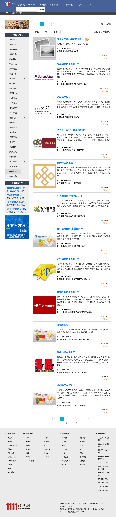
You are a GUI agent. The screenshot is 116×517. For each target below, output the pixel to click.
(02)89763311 (65, 370)
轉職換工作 (66, 461)
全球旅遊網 (30, 461)
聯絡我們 (11, 468)
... (61, 24)
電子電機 (13, 113)
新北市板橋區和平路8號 (68, 51)
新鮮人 (46, 453)
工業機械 (13, 103)
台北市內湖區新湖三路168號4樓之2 (73, 84)
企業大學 (47, 449)
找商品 (10, 442)
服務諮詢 (13, 167)
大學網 (28, 457)
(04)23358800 (65, 309)
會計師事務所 (103, 479)
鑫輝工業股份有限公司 (16, 188)
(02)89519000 (65, 49)
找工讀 (82, 464)
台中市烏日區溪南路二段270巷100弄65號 (76, 312)
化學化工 (13, 123)
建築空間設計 (103, 483)
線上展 (82, 442)
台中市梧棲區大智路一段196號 (71, 150)
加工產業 (13, 162)
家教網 (46, 457)
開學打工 (83, 461)
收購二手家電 (103, 462)
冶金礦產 (13, 132)
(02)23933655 (65, 180)
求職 (63, 453)
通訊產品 (13, 79)
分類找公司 (16, 35)
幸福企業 (65, 457)
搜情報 (10, 449)
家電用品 (13, 69)
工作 (81, 445)
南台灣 (46, 442)
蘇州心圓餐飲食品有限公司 (18, 209)
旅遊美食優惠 (12, 445)
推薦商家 (16, 182)
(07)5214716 (64, 114)
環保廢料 (13, 157)
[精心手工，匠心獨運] (17, 25)
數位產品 (13, 64)
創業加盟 (47, 445)
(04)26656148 (65, 147)
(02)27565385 (65, 243)
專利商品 (13, 176)
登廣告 (10, 464)
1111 (27, 438)
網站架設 (65, 445)
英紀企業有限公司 (14, 195)
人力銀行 (47, 438)
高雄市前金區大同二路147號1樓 (72, 405)
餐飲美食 (13, 40)
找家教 (64, 464)
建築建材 (13, 108)
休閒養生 (13, 83)
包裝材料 (13, 147)
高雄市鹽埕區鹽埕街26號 (69, 117)
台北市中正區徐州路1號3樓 (70, 183)
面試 (81, 453)
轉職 (27, 453)
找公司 (10, 438)
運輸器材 (13, 118)
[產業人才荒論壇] (17, 227)
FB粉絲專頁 (12, 461)
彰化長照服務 (103, 490)
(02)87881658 (65, 213)
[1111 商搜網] (30, 506)
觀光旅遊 (13, 44)
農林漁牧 (13, 142)
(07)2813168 (64, 403)
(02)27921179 (65, 81)
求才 (81, 449)
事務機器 (13, 88)
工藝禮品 (106, 32)
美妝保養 (13, 54)
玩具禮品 (13, 98)
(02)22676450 (65, 276)
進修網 (28, 449)
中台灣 (28, 442)
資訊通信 (13, 127)
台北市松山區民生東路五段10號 (72, 246)
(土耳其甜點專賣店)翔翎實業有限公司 (22, 202)
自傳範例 (83, 457)
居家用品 (13, 49)
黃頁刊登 (65, 438)
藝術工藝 (13, 74)
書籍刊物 (13, 93)
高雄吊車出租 (103, 486)
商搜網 (28, 445)
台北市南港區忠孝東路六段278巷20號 (74, 340)
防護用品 (13, 137)
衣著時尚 (13, 59)
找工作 (64, 449)
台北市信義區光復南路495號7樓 (72, 216)
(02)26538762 (65, 337)
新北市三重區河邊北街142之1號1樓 (73, 372)
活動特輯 (11, 453)
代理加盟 (13, 171)
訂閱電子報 (12, 457)
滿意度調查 (12, 472)
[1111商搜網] (10, 4)
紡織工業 (13, 152)
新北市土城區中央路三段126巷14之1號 (75, 279)
